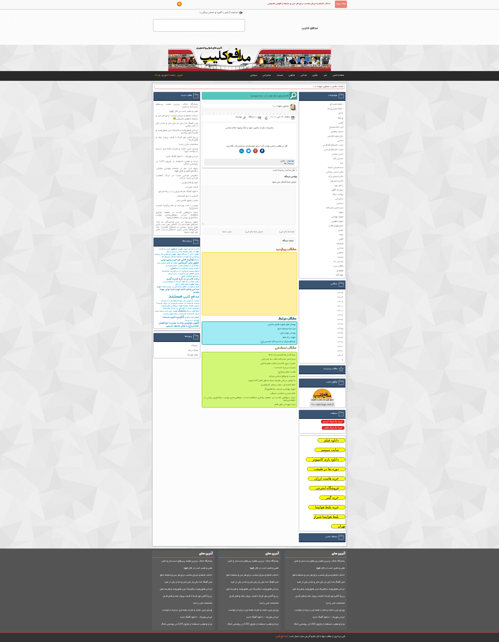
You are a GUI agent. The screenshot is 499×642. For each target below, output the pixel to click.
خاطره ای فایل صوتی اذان (167, 263)
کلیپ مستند (168, 317)
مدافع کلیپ (191, 297)
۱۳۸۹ (340, 355)
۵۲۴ (341, 113)
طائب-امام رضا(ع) (287, 372)
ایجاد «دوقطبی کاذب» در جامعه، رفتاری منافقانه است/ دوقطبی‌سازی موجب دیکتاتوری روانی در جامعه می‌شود (249, 399)
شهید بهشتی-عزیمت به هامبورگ (280, 389)
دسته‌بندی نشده (335, 167)
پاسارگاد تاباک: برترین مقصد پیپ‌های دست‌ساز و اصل (177, 105)
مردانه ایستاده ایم (287, 329)
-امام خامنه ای (336, 104)
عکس (315, 75)
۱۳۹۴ (340, 333)
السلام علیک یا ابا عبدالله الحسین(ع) (278, 341)
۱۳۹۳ (340, 337)
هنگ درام (193, 350)
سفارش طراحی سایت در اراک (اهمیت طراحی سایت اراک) (177, 176)
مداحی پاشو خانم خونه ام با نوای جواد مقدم (179, 291)
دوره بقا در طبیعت (326, 469)
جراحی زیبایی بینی (170, 259)
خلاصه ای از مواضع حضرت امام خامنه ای (182, 266)
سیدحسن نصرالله (334, 208)
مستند (280, 75)
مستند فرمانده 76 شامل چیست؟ (169, 303)
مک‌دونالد (166, 308)
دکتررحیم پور (336, 181)
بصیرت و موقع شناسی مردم (282, 376)
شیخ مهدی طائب (335, 226)
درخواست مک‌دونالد (170, 271)
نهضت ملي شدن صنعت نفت (166, 311)
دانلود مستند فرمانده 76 (189, 271)
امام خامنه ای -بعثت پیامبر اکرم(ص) (278, 385)
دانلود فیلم (331, 440)
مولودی (340, 270)
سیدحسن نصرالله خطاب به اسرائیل (278, 359)
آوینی (340, 123)
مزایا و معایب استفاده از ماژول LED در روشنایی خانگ (319, 624)
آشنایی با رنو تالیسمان (187, 196)
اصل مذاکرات (164, 249)
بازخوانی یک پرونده (163, 254)
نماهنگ (182, 311)
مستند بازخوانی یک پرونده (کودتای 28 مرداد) (180, 301)
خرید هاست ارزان (326, 478)
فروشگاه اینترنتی (327, 488)
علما (341, 234)
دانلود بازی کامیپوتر (325, 459)
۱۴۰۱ (340, 306)
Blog (340, 118)
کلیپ (180, 317)
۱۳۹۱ (340, 346)
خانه (341, 86)
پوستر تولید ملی (288, 333)
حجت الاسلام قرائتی (333, 149)
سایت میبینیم (330, 450)
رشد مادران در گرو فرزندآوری (182, 278)
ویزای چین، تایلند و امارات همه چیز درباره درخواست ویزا (177, 150)
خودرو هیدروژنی (190, 182)
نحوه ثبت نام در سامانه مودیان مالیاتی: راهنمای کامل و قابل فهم (177, 169)
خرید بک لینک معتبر (333, 428)
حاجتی (340, 140)
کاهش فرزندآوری (192, 317)
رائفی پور (338, 185)
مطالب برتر (338, 266)
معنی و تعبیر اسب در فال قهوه (183, 111)
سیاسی (253, 75)
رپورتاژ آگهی (337, 190)
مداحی (304, 75)
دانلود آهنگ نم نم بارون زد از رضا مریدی (178, 191)
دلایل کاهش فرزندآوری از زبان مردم (184, 274)
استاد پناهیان (337, 131)
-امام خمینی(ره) (335, 108)
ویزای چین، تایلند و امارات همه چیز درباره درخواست (320, 610)
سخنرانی (267, 75)
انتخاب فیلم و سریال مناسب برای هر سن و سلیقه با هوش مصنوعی (299, 3)
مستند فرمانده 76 (191, 303)
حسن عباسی (337, 154)
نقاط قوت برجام (192, 311)
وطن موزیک (192, 355)
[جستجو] (293, 96)
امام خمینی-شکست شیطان (283, 393)
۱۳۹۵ (340, 328)
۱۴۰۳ (340, 297)
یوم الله (339, 275)
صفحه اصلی (338, 75)
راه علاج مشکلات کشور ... (188, 276)
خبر (325, 75)
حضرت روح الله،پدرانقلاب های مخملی (278, 363)
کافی (341, 239)
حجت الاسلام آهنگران (333, 145)
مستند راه (338, 261)
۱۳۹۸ (340, 319)
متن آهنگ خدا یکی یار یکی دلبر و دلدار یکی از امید (321, 582)
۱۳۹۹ (340, 315)
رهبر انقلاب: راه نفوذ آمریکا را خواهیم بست (181, 282)
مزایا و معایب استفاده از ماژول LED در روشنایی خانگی (177, 162)
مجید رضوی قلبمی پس (187, 200)
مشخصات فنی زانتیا (188, 144)
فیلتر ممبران (192, 187)
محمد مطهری (161, 287)
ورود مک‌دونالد (193, 314)
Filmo (195, 346)
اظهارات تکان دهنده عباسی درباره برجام (183, 252)
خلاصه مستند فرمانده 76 (188, 269)
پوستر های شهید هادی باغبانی (282, 324)
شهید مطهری (337, 221)
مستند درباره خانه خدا (285, 367)
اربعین (174, 248)
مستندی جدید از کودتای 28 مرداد (185, 308)
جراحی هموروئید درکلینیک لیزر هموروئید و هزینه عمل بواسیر (177, 131)
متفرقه (340, 243)
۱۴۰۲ (340, 301)
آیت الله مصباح (336, 127)
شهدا (340, 212)
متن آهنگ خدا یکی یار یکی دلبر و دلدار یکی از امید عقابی (177, 124)
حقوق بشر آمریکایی (188, 263)
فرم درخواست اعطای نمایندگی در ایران (183, 287)
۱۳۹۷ (340, 324)
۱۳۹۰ (340, 351)
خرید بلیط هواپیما (327, 507)
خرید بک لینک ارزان (332, 421)
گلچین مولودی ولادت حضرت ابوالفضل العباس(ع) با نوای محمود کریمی (179, 325)
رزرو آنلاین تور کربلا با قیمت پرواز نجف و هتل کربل (320, 596)
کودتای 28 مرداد (192, 321)
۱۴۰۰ (340, 310)
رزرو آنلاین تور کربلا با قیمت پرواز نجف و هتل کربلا (177, 138)
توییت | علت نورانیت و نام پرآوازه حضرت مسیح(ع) (177, 206)
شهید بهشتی (337, 217)
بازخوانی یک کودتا (191, 257)
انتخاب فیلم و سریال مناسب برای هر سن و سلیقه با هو (319, 575)
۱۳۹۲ (340, 342)
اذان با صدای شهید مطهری (188, 249)
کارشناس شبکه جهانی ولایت (174, 314)
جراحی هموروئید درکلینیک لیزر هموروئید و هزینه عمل (318, 589)
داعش (174, 268)
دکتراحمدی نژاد (335, 176)
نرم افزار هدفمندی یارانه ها (282, 355)
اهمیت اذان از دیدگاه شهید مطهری (185, 254)
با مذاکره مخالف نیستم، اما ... (171, 257)
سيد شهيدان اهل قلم (285, 404)
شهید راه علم (289, 337)
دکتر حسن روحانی (334, 172)
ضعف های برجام (182, 284)
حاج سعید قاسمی (335, 136)
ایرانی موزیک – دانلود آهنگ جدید (182, 156)
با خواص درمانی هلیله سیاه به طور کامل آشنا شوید (272, 380)
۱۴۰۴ (340, 292)
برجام (197, 260)
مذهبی (292, 75)
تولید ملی (187, 260)
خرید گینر (332, 497)
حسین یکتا (338, 158)
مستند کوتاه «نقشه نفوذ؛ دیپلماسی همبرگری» (180, 306)
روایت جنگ (337, 194)
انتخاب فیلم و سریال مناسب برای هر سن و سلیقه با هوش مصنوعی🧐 (177, 117)
